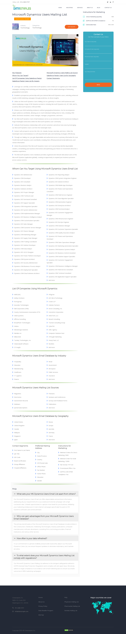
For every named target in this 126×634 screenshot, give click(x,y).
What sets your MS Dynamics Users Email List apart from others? (46, 494)
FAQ (65, 597)
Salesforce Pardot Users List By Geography (61, 75)
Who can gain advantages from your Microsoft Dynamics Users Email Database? (44, 517)
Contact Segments (53, 78)
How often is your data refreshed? (32, 538)
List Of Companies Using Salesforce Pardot (27, 78)
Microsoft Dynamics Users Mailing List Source (62, 73)
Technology (37, 28)
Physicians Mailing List (71, 602)
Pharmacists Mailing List (72, 606)
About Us (41, 602)
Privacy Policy (42, 606)
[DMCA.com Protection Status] (89, 630)
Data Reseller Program (45, 610)
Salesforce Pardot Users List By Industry (25, 81)
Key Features (16, 73)
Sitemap (41, 615)
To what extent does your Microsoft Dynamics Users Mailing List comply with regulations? (44, 556)
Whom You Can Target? (20, 75)
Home (40, 597)
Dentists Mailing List (70, 610)
